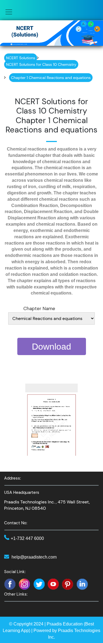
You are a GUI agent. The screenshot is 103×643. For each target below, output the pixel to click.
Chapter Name (39, 308)
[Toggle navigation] (7, 11)
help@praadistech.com (34, 557)
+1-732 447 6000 (27, 538)
